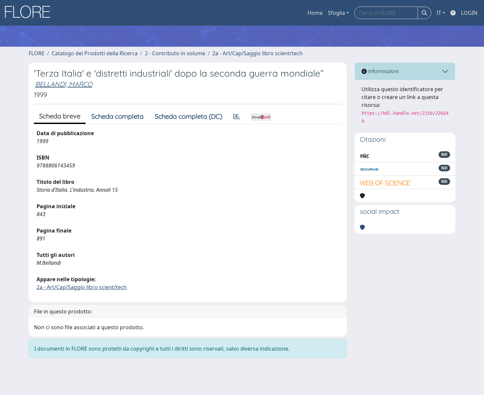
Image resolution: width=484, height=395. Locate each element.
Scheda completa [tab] (117, 116)
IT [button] (439, 12)
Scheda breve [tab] (59, 116)
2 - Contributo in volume (175, 53)
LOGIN (469, 12)
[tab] (237, 116)
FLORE (36, 53)
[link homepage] (30, 13)
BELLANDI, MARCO (63, 84)
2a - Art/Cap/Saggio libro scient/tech (257, 53)
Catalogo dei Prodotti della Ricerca (95, 53)
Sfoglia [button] (336, 12)
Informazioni (382, 71)
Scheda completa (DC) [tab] (188, 116)
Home (315, 12)
